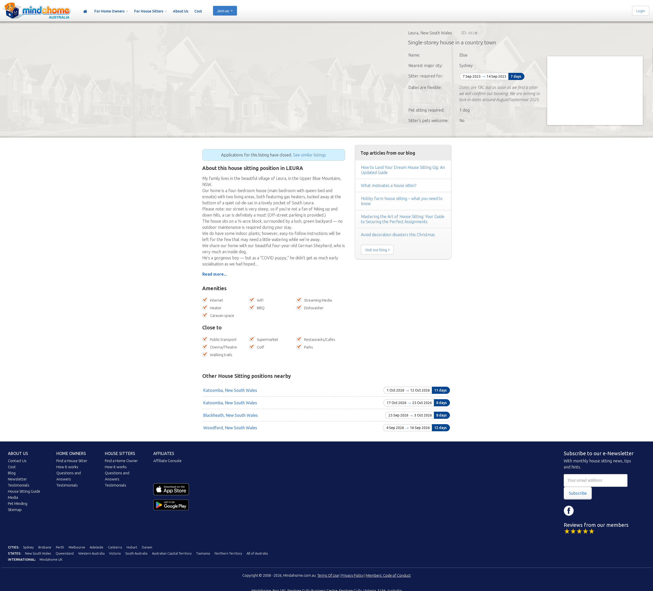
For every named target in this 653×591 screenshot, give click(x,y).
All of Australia (257, 553)
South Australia (136, 553)
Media (13, 497)
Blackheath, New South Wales (230, 415)
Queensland (65, 553)
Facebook (569, 511)
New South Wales (38, 553)
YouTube (599, 511)
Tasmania (203, 553)
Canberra (115, 547)
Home (85, 11)
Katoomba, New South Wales (230, 390)
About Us (180, 11)
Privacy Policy (352, 575)
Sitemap (15, 509)
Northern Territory (228, 553)
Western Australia (91, 553)
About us (18, 453)
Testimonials (18, 485)
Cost (198, 11)
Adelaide (96, 547)
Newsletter (17, 479)
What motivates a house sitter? (388, 185)
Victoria (115, 553)
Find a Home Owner (121, 461)
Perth (60, 547)
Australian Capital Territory (172, 553)
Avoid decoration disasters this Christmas (398, 234)
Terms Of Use (328, 575)
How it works (67, 467)
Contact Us (17, 461)
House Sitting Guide (24, 491)
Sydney (28, 547)
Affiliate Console (167, 461)
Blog (12, 473)
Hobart (132, 547)
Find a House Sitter (71, 461)
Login (640, 11)
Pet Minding (17, 503)
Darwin (147, 547)
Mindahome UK (51, 559)
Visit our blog (376, 250)
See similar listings (309, 155)
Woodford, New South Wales (230, 427)
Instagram (584, 511)
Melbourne (77, 547)
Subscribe (578, 493)
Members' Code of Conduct (388, 575)
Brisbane (44, 547)
